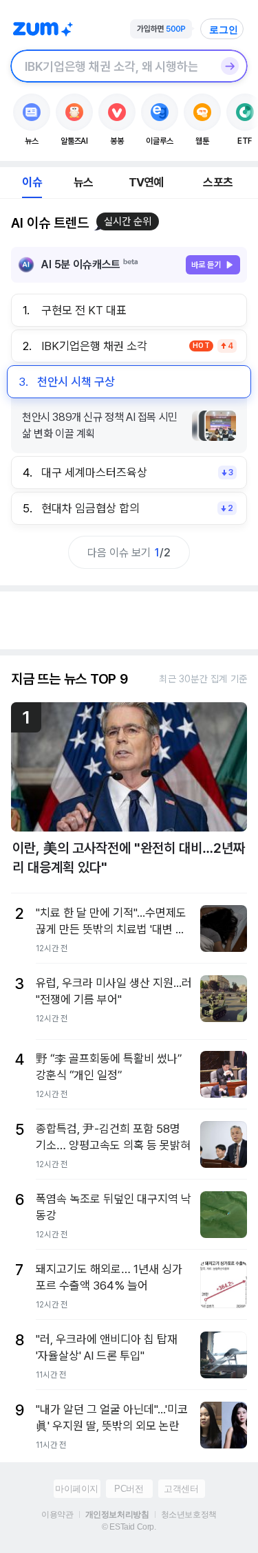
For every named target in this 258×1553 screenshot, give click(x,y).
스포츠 (218, 182)
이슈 (31, 182)
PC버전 (128, 1489)
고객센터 (181, 1489)
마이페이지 (76, 1489)
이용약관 (57, 1514)
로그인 (223, 29)
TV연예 (146, 182)
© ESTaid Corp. (128, 1527)
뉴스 (83, 182)
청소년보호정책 (189, 1514)
